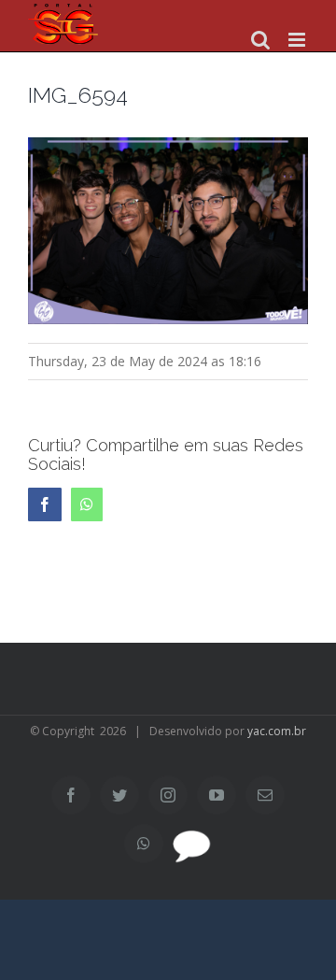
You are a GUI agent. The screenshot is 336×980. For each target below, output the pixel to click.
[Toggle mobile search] (260, 40)
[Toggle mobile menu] (298, 40)
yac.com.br (276, 731)
